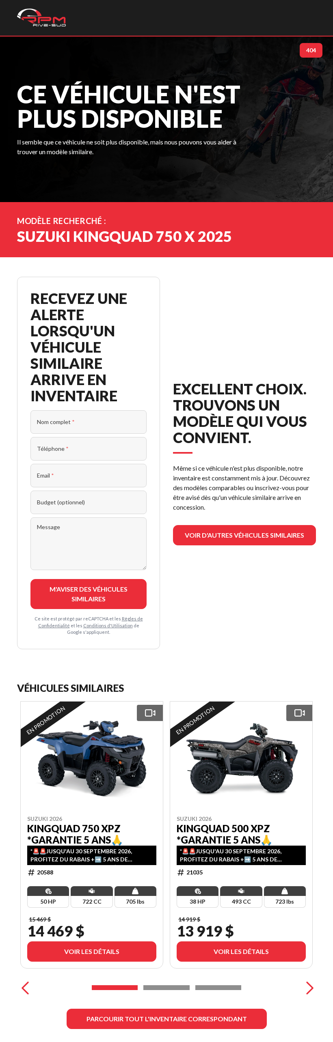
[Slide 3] (218, 987)
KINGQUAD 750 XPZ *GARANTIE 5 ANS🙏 (75, 833)
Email (45, 475)
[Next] (308, 988)
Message (48, 526)
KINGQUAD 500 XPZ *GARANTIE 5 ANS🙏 (224, 833)
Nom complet (56, 421)
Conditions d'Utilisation (108, 625)
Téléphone (53, 448)
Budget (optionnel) (61, 502)
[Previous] (25, 988)
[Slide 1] (115, 987)
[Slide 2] (166, 987)
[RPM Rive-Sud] (41, 17)
